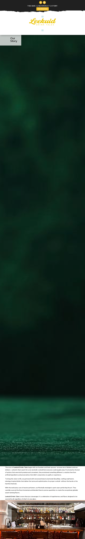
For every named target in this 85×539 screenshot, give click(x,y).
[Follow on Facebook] (40, 2)
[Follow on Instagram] (44, 2)
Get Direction (42, 9)
